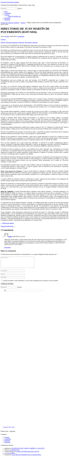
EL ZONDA (11, 453)
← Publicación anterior (7, 223)
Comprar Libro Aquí (8, 427)
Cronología (7, 13)
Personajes (7, 18)
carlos (10, 236)
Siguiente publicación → (8, 226)
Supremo (34, 42)
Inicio (6, 11)
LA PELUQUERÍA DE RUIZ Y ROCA (27, 451)
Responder (7, 247)
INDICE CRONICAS (14, 16)
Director (3, 42)
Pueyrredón (28, 42)
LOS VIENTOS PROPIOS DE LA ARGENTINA (26, 454)
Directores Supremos (12, 42)
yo (5, 453)
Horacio (7, 36)
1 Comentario (20, 36)
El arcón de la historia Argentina (10, 2)
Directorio (21, 42)
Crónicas (6, 15)
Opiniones (7, 19)
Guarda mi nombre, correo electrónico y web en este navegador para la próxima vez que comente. (30, 280)
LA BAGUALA (14, 450)
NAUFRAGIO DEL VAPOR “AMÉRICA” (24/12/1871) (28, 448)
